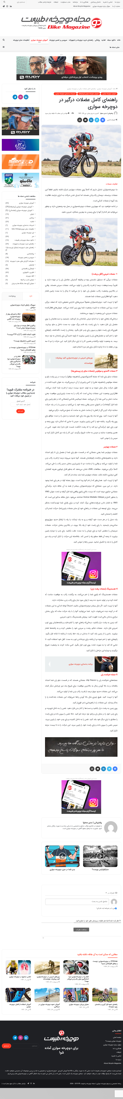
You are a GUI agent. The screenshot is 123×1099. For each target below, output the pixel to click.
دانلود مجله (111, 40)
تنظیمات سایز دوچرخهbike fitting (23, 229)
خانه (118, 40)
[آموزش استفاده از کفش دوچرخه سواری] (18, 995)
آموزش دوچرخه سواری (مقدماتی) (20, 210)
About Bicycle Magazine (81, 6)
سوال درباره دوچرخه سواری (101, 6)
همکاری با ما (84, 2)
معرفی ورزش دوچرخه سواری (79, 1004)
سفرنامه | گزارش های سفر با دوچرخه (22, 261)
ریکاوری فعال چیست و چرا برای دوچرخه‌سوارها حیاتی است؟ (24, 326)
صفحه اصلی (117, 1037)
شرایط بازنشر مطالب (44, 2)
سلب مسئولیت (65, 2)
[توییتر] (97, 120)
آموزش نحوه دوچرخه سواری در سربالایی (49, 1005)
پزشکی (97, 40)
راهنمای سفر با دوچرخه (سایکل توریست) (20, 247)
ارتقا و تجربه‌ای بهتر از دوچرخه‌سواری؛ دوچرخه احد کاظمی (13, 316)
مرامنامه (75, 2)
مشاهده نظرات (81, 930)
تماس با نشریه (107, 2)
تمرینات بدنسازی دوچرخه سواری (65, 94)
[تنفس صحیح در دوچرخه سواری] (18, 967)
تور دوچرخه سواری (28, 232)
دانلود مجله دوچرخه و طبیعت (24, 240)
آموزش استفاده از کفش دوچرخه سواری (20, 1005)
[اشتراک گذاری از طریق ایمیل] (85, 120)
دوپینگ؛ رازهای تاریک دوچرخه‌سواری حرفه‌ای (22, 306)
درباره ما (117, 2)
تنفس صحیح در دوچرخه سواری (20, 976)
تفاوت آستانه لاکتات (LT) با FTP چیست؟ (21, 334)
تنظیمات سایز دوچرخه (21, 40)
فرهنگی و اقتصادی (28, 268)
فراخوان (31, 265)
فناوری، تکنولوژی (28, 272)
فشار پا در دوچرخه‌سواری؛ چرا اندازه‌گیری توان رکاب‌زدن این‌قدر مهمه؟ (13, 361)
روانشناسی (30, 254)
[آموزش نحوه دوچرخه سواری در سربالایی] (47, 995)
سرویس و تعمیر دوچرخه (58, 40)
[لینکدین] (91, 120)
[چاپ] (79, 120)
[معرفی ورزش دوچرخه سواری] (76, 995)
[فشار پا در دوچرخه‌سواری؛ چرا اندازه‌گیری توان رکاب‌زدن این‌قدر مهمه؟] (28, 359)
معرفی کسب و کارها (27, 280)
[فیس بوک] (102, 120)
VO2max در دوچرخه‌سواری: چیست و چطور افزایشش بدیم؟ (22, 348)
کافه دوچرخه (30, 276)
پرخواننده (12, 296)
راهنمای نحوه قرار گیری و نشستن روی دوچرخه (106, 1005)
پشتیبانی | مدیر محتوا (106, 113)
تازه (31, 296)
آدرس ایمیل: (20, 401)
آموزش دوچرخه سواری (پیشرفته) (88, 94)
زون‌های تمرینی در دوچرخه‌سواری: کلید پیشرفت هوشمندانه (48, 977)
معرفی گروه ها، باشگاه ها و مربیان (23, 283)
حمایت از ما (116, 6)
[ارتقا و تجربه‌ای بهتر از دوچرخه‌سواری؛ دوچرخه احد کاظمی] (28, 317)
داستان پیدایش (96, 2)
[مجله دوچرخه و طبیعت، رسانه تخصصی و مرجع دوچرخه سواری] (61, 23)
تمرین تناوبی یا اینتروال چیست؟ (24, 341)
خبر (33, 236)
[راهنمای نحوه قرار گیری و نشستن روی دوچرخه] (105, 995)
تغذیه (103, 40)
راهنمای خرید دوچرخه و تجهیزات (81, 40)
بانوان (32, 214)
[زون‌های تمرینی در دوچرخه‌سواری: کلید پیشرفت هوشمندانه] (47, 967)
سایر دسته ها (114, 47)
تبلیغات (56, 2)
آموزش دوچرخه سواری (39, 40)
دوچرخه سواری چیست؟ (113, 1041)
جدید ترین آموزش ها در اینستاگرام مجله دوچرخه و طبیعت (81, 779)
